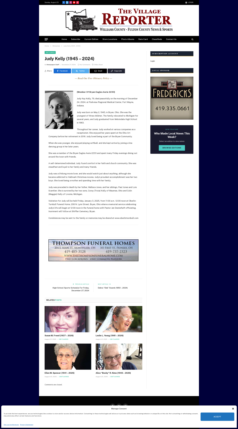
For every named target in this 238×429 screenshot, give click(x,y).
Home (64, 39)
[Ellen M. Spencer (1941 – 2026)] (68, 357)
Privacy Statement (26, 425)
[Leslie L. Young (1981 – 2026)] (119, 319)
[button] (233, 408)
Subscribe (75, 39)
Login (152, 61)
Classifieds (157, 39)
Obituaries (50, 52)
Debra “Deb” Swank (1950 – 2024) (113, 288)
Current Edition (91, 39)
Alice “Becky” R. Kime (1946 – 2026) (113, 373)
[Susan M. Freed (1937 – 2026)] (68, 319)
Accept (217, 417)
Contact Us (171, 39)
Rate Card (143, 39)
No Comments (85, 64)
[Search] (192, 39)
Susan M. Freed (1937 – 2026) (59, 335)
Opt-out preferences (11, 425)
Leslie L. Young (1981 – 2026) (110, 335)
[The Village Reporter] (119, 20)
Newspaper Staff (53, 64)
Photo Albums (127, 39)
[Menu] (46, 39)
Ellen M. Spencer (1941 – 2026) (59, 373)
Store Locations (110, 39)
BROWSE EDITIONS (172, 148)
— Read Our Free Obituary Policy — (93, 78)
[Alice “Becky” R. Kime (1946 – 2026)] (119, 357)
